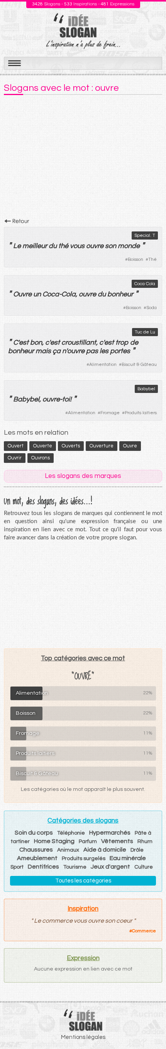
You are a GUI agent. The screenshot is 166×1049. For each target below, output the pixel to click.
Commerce (144, 930)
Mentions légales (83, 1037)
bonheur (120, 294)
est (24, 342)
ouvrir (15, 458)
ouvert (16, 446)
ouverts (71, 446)
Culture (143, 867)
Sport (17, 867)
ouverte (42, 446)
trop (122, 342)
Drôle (137, 850)
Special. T (144, 235)
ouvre (94, 246)
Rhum (144, 841)
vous (77, 246)
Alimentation (103, 364)
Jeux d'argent (110, 867)
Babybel (146, 388)
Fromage (110, 412)
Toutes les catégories (83, 881)
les (104, 351)
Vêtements (117, 841)
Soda (151, 307)
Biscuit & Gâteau (139, 364)
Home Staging (54, 841)
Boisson (135, 259)
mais (43, 351)
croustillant (78, 342)
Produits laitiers (141, 412)
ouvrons (40, 458)
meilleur (34, 246)
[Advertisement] (83, 159)
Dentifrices (43, 867)
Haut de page (151, 1026)
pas (92, 351)
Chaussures (36, 850)
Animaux (68, 850)
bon (36, 342)
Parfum (88, 841)
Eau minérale (128, 858)
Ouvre (22, 294)
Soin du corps (34, 833)
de (134, 342)
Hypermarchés (109, 833)
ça (57, 351)
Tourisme (74, 867)
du (53, 246)
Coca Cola (144, 283)
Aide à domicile (104, 850)
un (37, 294)
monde (129, 246)
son (110, 246)
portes (120, 351)
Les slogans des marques (83, 476)
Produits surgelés (83, 858)
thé (63, 246)
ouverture (101, 446)
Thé (152, 259)
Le (17, 246)
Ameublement (37, 858)
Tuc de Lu (145, 332)
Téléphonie (71, 833)
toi (66, 399)
